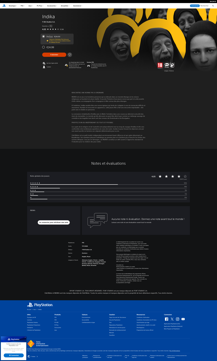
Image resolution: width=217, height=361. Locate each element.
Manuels (111, 332)
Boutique (12, 6)
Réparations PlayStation (115, 325)
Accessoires (51, 6)
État (110, 322)
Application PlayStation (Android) (173, 326)
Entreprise (30, 327)
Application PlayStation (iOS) (172, 323)
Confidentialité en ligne (88, 322)
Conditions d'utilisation (143, 317)
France (33, 356)
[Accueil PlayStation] (4, 5)
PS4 (56, 320)
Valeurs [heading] (84, 315)
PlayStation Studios (32, 322)
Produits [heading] (58, 315)
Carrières (29, 320)
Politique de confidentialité (97, 356)
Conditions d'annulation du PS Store (146, 320)
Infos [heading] (29, 315)
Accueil (29, 309)
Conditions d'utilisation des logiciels (139, 356)
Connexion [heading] (168, 315)
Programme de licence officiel (145, 330)
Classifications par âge (143, 322)
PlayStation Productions (33, 325)
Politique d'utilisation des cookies (157, 356)
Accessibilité (85, 320)
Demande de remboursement (117, 330)
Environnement (86, 317)
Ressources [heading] (141, 315)
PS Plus (39, 6)
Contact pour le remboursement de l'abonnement (177, 356)
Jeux (30, 6)
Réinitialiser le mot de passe (117, 327)
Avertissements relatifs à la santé (125, 266)
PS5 (22, 6)
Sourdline (112, 335)
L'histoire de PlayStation (33, 330)
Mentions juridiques (85, 356)
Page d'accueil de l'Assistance (117, 317)
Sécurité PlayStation (114, 320)
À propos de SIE (31, 317)
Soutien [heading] (112, 315)
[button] (53, 222)
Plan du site (127, 356)
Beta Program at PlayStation (172, 329)
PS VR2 (56, 322)
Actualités (64, 6)
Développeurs (140, 327)
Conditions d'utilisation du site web (114, 356)
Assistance (77, 6)
